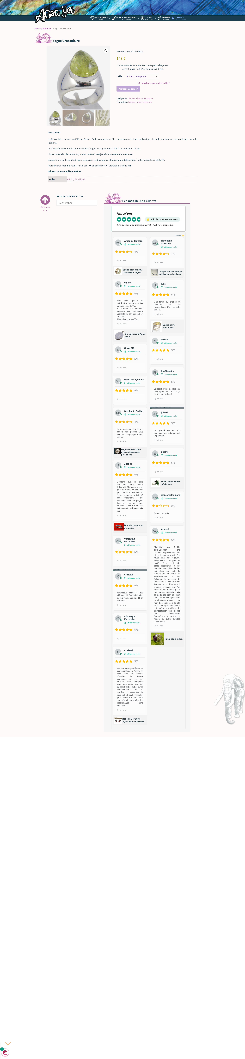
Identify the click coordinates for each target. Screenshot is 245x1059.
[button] (105, 50)
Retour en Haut (45, 208)
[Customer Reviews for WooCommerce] (182, 235)
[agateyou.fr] (55, 12)
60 (68, 179)
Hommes (46, 28)
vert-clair (147, 101)
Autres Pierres (136, 98)
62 (76, 179)
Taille (119, 76)
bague (131, 101)
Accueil (37, 28)
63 (79, 179)
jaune (139, 101)
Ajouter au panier (128, 88)
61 (72, 179)
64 (83, 179)
